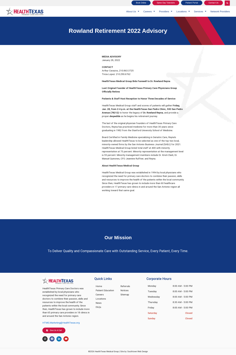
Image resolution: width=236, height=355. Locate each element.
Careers (147, 11)
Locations (181, 11)
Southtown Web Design (137, 351)
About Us (131, 11)
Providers (164, 11)
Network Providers (220, 11)
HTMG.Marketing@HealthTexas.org (61, 322)
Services (198, 11)
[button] (227, 3)
